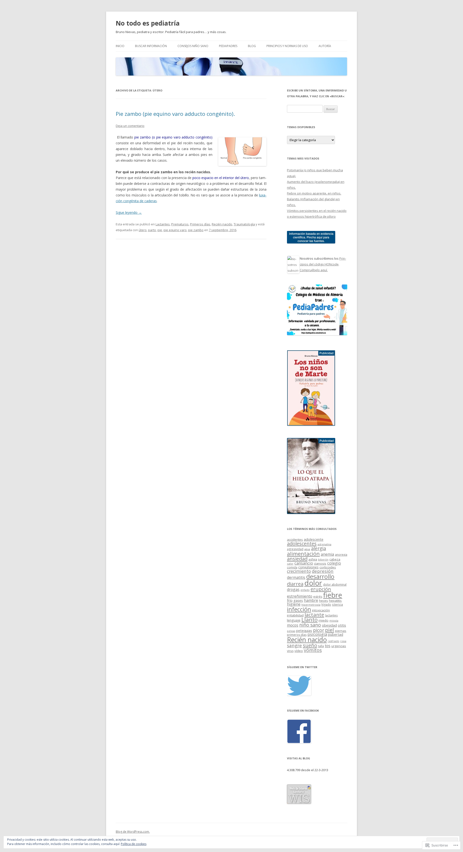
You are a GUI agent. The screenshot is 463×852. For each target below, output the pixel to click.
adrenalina (324, 544)
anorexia (341, 555)
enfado (305, 590)
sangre (294, 645)
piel (329, 629)
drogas (293, 589)
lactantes (331, 615)
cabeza (334, 559)
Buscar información (151, 46)
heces (323, 600)
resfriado (333, 641)
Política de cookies (133, 844)
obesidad (329, 625)
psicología (317, 634)
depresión (323, 571)
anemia (327, 554)
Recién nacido (222, 224)
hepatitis (335, 600)
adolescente (313, 539)
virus (290, 651)
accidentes (295, 539)
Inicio (120, 46)
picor (318, 630)
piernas (340, 631)
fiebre (332, 595)
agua (307, 549)
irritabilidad (295, 615)
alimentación (303, 553)
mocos (292, 625)
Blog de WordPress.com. (133, 832)
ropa (343, 641)
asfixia (312, 559)
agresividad (295, 549)
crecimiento (299, 571)
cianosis (320, 563)
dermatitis (296, 577)
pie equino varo (175, 230)
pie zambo (196, 230)
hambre (311, 600)
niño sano (310, 625)
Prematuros (180, 224)
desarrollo (320, 576)
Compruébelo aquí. (314, 270)
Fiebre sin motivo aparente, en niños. (314, 193)
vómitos (313, 650)
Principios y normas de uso (287, 46)
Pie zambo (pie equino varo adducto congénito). (175, 113)
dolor (313, 583)
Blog (252, 46)
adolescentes (302, 543)
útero (143, 230)
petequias (304, 630)
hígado (326, 605)
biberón (323, 559)
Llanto (309, 619)
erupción (321, 589)
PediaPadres (228, 46)
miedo (323, 620)
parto (152, 230)
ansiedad (297, 558)
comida (292, 567)
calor (290, 563)
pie (159, 230)
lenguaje (293, 620)
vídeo (298, 651)
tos (327, 645)
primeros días (296, 635)
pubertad (335, 634)
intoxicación (321, 610)
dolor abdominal (335, 584)
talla (321, 646)
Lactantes (163, 224)
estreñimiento (299, 596)
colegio (334, 563)
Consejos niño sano (192, 46)
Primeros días (200, 224)
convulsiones (308, 567)
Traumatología (244, 224)
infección (299, 609)
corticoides (328, 567)
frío (290, 600)
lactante (314, 614)
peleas (291, 631)
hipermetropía (310, 604)
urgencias (338, 646)
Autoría (325, 46)
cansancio (303, 563)
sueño (310, 645)
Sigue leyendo (129, 212)
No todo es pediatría (148, 23)
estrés (317, 597)
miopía (333, 620)
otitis (342, 625)
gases (298, 600)
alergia (318, 548)
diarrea (295, 584)
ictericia (337, 605)
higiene (293, 604)
